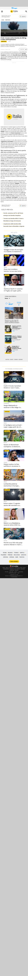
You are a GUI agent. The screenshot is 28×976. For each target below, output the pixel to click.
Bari (5, 286)
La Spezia (6, 247)
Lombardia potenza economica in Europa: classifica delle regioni (11, 486)
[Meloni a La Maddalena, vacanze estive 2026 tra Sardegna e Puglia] (14, 514)
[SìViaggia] (14, 8)
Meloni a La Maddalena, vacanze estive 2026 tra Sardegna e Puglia (12, 525)
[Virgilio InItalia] (14, 11)
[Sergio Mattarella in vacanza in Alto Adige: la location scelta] (14, 396)
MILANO (10, 552)
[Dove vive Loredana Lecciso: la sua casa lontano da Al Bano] (14, 260)
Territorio (3, 41)
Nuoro (5, 423)
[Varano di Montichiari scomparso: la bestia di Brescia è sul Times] (14, 435)
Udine (9, 41)
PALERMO (3, 555)
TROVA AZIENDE (14, 561)
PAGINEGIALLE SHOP (18, 567)
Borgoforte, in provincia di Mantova (16, 157)
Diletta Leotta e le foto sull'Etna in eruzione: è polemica (12, 466)
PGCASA (24, 567)
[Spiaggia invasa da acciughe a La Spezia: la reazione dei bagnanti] (14, 240)
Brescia (5, 442)
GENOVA (23, 555)
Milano (5, 267)
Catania (5, 462)
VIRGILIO (7, 567)
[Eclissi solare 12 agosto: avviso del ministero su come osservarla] (14, 494)
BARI (16, 557)
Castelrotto (6, 403)
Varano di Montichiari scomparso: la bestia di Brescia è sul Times (12, 446)
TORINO (16, 552)
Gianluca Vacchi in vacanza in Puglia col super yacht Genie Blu (13, 291)
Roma (5, 384)
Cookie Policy (20, 571)
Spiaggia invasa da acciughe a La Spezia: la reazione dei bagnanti (13, 251)
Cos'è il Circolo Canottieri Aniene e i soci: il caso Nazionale (12, 388)
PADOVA (21, 557)
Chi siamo (6, 571)
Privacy (16, 571)
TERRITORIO (7, 20)
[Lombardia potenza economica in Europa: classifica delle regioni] (14, 475)
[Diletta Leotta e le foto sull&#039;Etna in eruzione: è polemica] (14, 455)
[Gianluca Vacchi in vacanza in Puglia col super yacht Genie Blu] (14, 280)
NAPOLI (22, 552)
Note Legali (11, 571)
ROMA (5, 552)
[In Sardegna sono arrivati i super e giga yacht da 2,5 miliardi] (14, 416)
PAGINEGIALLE (11, 567)
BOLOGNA (17, 555)
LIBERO (3, 567)
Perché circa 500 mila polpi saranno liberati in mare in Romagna (13, 544)
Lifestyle (7, 236)
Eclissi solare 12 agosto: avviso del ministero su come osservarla (12, 505)
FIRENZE (10, 555)
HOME (2, 20)
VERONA (5, 557)
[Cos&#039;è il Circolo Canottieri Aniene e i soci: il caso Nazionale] (14, 377)
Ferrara (5, 540)
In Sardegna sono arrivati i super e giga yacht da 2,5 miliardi (13, 427)
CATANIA (11, 557)
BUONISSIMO (12, 570)
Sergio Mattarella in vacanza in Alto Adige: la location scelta (12, 407)
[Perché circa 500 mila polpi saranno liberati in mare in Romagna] (14, 533)
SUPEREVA (16, 570)
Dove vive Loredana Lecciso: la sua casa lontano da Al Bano (13, 271)
